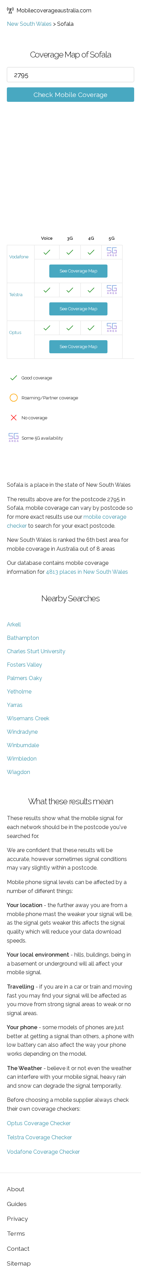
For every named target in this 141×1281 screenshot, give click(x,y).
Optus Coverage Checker (38, 1123)
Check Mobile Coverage (70, 94)
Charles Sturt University (36, 651)
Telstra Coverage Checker (39, 1137)
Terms (16, 1233)
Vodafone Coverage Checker (43, 1152)
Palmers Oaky (24, 678)
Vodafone (18, 256)
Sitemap (19, 1263)
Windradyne (22, 732)
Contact (18, 1248)
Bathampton (23, 638)
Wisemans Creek (28, 718)
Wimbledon (22, 758)
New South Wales (29, 24)
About (15, 1189)
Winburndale (23, 745)
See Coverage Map (78, 270)
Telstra (16, 294)
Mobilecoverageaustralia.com (53, 10)
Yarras (15, 705)
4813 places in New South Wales (87, 572)
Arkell (14, 624)
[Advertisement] (70, 178)
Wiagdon (18, 772)
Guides (17, 1203)
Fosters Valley (24, 664)
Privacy (17, 1218)
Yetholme (19, 691)
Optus (15, 332)
